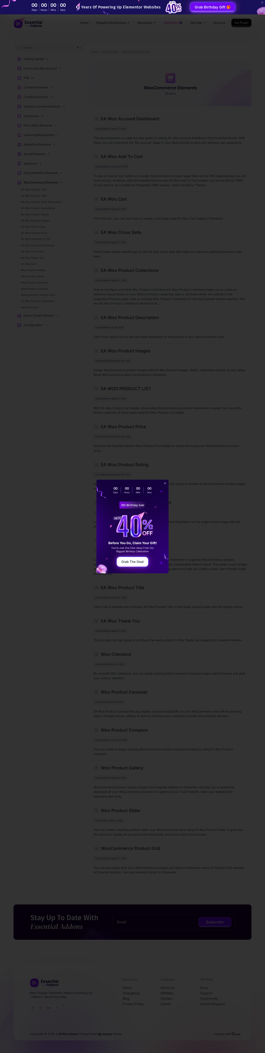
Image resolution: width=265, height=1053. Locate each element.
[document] (132, 526)
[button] (165, 483)
